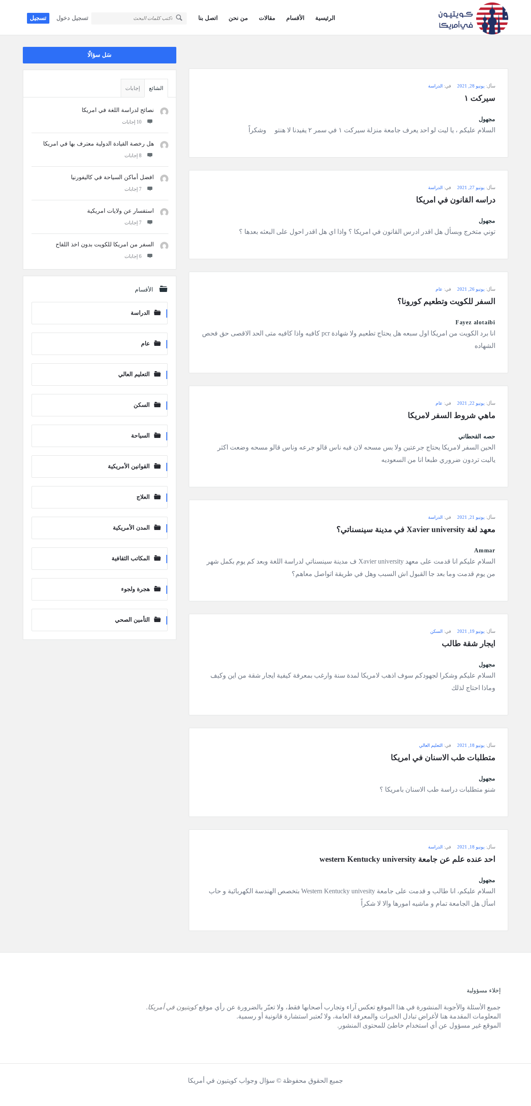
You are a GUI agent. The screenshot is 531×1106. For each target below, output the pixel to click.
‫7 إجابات (132, 189)
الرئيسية (325, 18)
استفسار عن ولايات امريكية (120, 211)
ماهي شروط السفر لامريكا (451, 415)
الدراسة (435, 85)
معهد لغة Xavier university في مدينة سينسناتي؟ (415, 529)
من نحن (238, 18)
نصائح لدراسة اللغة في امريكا (118, 110)
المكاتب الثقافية (131, 558)
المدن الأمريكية (131, 528)
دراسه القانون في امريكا (455, 199)
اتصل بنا (208, 18)
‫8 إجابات (132, 155)
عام (439, 289)
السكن (436, 631)
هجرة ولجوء (135, 589)
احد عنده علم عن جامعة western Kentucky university (407, 859)
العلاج (143, 497)
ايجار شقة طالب (468, 643)
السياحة (140, 436)
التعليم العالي (431, 745)
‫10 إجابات (131, 122)
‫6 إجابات (132, 256)
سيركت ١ (479, 98)
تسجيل (38, 18)
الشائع (156, 88)
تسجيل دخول (72, 18)
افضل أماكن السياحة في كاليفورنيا (112, 177)
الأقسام (295, 18)
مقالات (267, 18)
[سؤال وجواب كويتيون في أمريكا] (466, 17)
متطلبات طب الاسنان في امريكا (443, 757)
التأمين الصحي (132, 620)
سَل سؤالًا (100, 55)
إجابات (132, 88)
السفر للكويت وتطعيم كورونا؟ (446, 301)
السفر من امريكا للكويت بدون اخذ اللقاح (105, 244)
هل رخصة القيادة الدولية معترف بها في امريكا (98, 144)
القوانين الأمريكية (129, 466)
